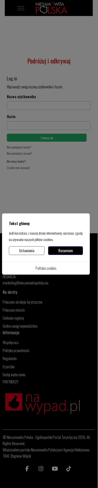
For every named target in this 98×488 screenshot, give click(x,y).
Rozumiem (65, 250)
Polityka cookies (46, 268)
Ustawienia (26, 250)
